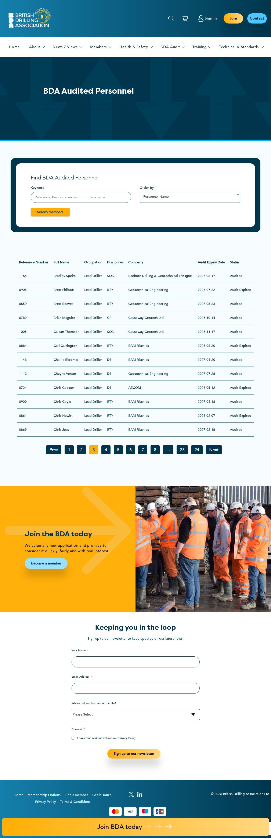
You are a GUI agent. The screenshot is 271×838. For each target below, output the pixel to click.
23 (182, 449)
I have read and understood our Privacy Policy (106, 738)
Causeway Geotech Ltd (146, 318)
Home (14, 47)
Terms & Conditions (75, 802)
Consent (78, 729)
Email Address (82, 676)
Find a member (76, 795)
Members (98, 47)
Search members (50, 212)
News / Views (65, 47)
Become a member (46, 563)
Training (199, 47)
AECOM (134, 388)
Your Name (80, 650)
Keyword (37, 188)
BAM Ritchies (138, 346)
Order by (147, 188)
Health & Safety (133, 47)
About (34, 47)
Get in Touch (102, 795)
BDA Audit (170, 47)
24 (197, 449)
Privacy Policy (45, 802)
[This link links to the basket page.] (186, 18)
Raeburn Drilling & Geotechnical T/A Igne (160, 276)
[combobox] (190, 197)
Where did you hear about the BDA (94, 703)
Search (171, 18)
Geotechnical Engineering (148, 290)
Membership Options (44, 795)
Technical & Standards (239, 47)
